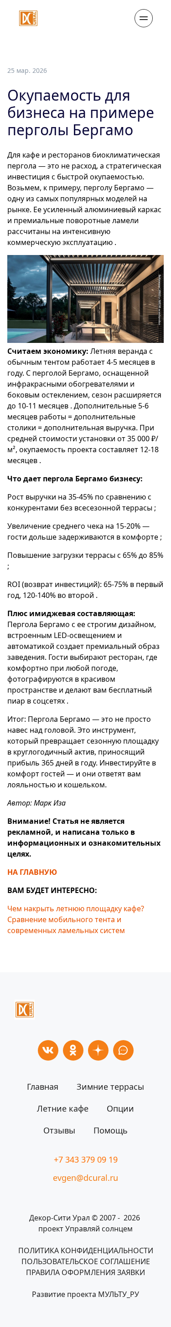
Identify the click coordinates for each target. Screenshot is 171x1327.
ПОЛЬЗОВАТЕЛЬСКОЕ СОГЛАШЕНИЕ (85, 1261)
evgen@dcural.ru (85, 1177)
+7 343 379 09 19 (86, 1159)
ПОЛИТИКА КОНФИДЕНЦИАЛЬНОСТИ (85, 1250)
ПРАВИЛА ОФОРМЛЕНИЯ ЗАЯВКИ (85, 1272)
